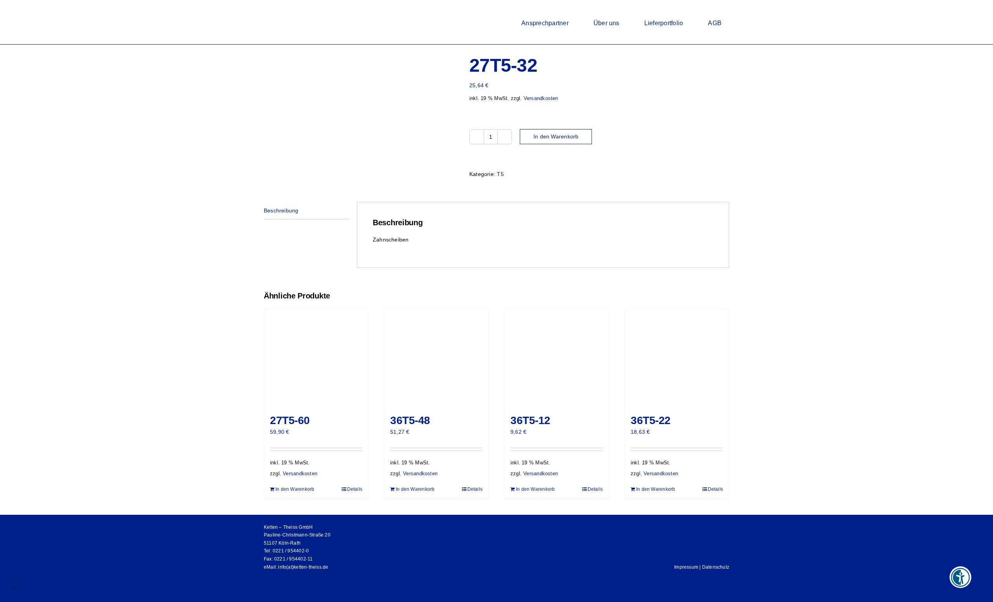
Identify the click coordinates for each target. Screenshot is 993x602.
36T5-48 (410, 420)
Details (354, 489)
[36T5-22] (677, 357)
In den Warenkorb (555, 136)
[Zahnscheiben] (361, 87)
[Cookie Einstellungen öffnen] (17, 592)
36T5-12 (530, 420)
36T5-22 (651, 420)
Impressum (686, 567)
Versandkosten (541, 98)
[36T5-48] (436, 357)
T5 (500, 174)
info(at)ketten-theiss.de (303, 567)
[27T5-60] (316, 357)
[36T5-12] (557, 357)
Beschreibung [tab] (281, 210)
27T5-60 (290, 420)
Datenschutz (715, 567)
